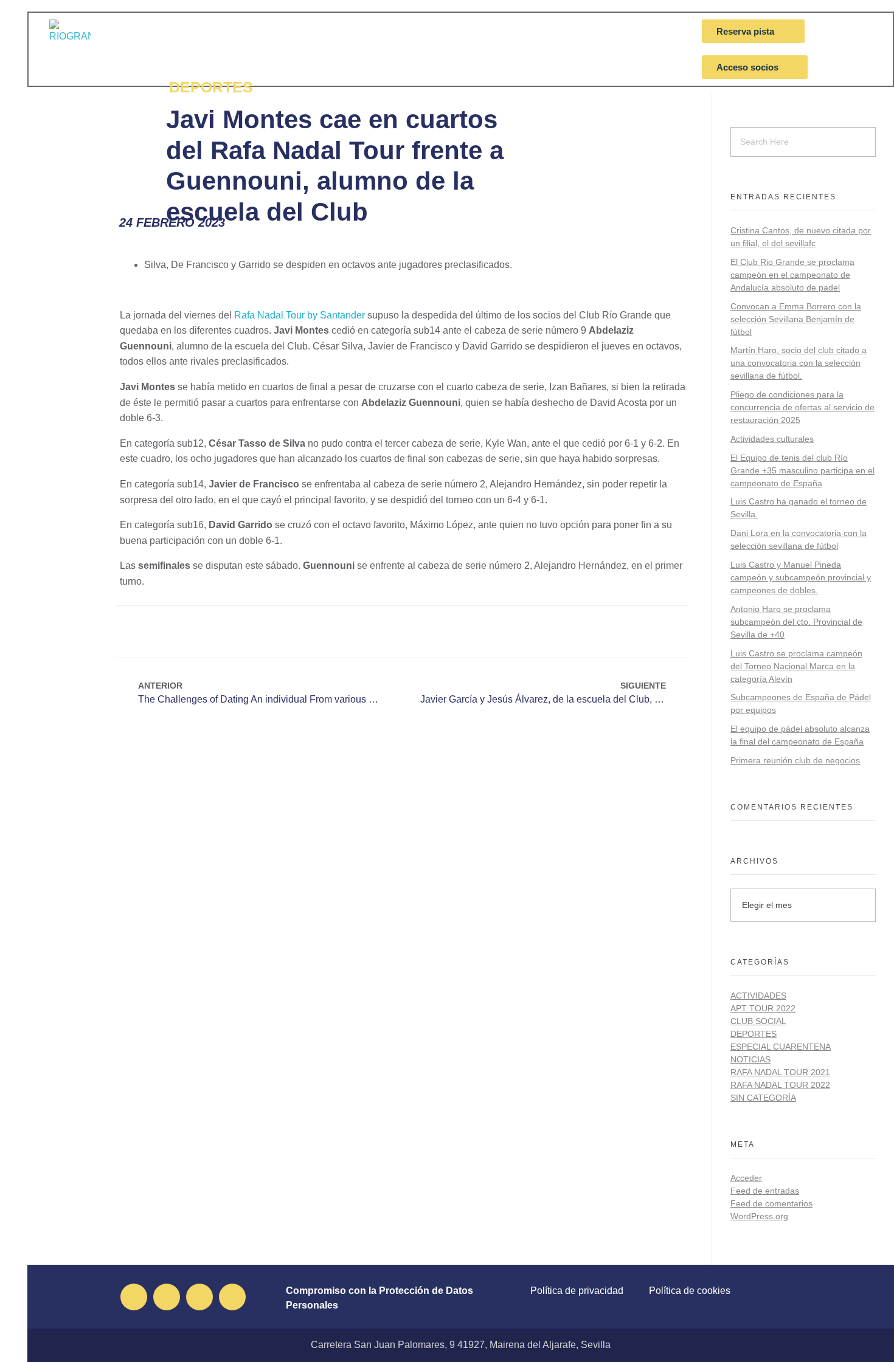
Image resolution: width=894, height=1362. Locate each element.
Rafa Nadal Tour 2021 (780, 1072)
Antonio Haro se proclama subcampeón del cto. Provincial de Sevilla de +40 (796, 621)
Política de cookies (689, 1290)
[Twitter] (166, 1297)
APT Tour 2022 (762, 1008)
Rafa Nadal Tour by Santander (299, 315)
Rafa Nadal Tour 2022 (780, 1085)
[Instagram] (199, 1297)
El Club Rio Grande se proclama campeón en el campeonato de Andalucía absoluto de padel (792, 274)
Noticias (750, 1059)
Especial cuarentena (780, 1046)
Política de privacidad (576, 1290)
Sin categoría (763, 1097)
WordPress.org (759, 1216)
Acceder (746, 1178)
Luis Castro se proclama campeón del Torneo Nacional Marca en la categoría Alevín (796, 666)
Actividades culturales (772, 439)
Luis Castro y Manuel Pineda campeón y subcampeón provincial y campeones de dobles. (800, 577)
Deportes (753, 1034)
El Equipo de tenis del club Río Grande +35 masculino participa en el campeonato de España (802, 470)
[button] (362, 631)
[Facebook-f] (133, 1297)
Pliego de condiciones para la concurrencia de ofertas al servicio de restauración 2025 (802, 407)
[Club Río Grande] (84, 39)
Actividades (758, 995)
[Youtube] (232, 1297)
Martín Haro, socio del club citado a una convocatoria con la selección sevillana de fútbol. (798, 362)
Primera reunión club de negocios (795, 760)
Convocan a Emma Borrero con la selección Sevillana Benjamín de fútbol (795, 319)
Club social (758, 1021)
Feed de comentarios (771, 1203)
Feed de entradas (764, 1190)
